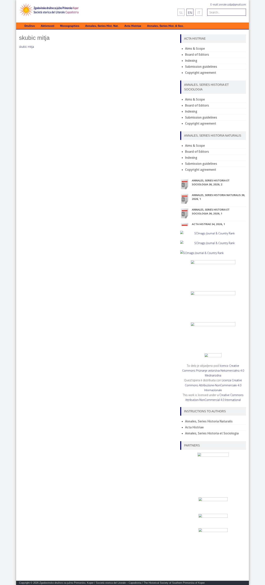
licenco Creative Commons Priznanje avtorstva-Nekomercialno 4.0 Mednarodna (213, 370)
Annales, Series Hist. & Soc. (165, 25)
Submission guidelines (201, 67)
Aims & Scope (195, 49)
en (190, 12)
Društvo (29, 25)
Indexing (191, 61)
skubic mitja (26, 47)
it (198, 12)
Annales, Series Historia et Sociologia (212, 433)
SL (181, 12)
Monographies (69, 25)
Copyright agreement (200, 73)
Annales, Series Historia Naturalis (209, 421)
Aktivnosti (47, 25)
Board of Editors (197, 55)
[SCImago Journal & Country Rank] (213, 233)
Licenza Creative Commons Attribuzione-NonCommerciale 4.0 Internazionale (213, 385)
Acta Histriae (132, 25)
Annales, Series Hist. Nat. (102, 25)
